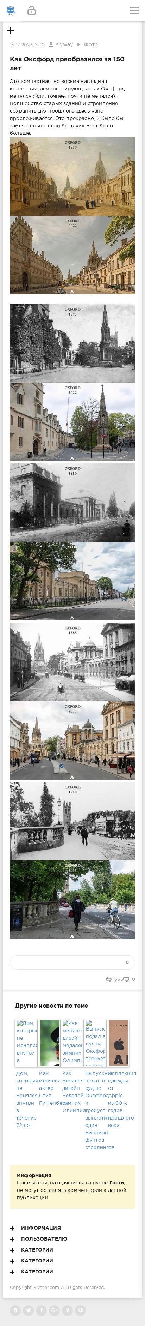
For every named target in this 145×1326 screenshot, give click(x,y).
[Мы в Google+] (54, 1310)
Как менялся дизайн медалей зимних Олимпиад (72, 1092)
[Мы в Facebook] (41, 1310)
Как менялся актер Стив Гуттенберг (49, 1088)
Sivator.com (46, 1288)
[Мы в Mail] (80, 1310)
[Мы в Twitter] (28, 1310)
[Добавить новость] (72, 10)
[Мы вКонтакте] (15, 1310)
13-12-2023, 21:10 (27, 45)
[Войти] (31, 10)
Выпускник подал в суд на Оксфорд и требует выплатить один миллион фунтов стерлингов (95, 1111)
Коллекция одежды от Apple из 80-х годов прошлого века (118, 1100)
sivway (64, 45)
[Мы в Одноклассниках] (67, 1310)
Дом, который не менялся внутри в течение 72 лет (26, 1100)
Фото (91, 45)
